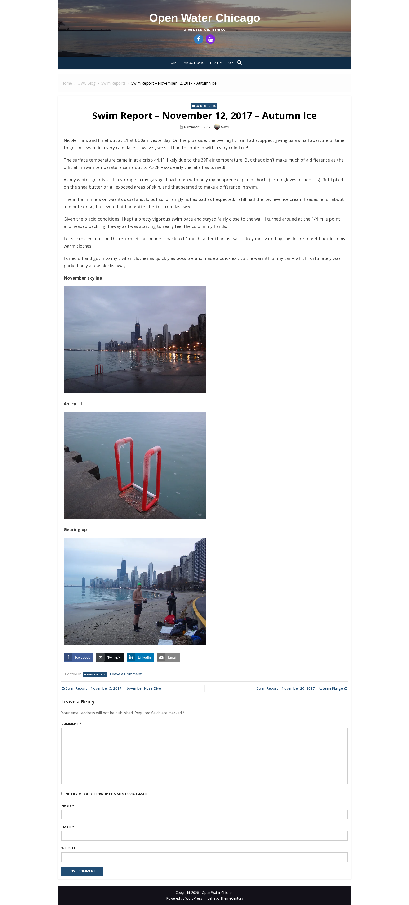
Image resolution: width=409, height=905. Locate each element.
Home (173, 62)
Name (67, 805)
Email (67, 827)
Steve (225, 126)
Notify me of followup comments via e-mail (106, 794)
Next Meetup (221, 62)
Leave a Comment (126, 674)
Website (68, 848)
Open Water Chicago (204, 18)
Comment (71, 723)
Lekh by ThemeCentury (225, 898)
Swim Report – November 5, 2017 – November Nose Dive (113, 688)
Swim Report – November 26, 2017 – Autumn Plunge (300, 688)
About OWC (194, 62)
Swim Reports (205, 106)
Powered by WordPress (184, 898)
